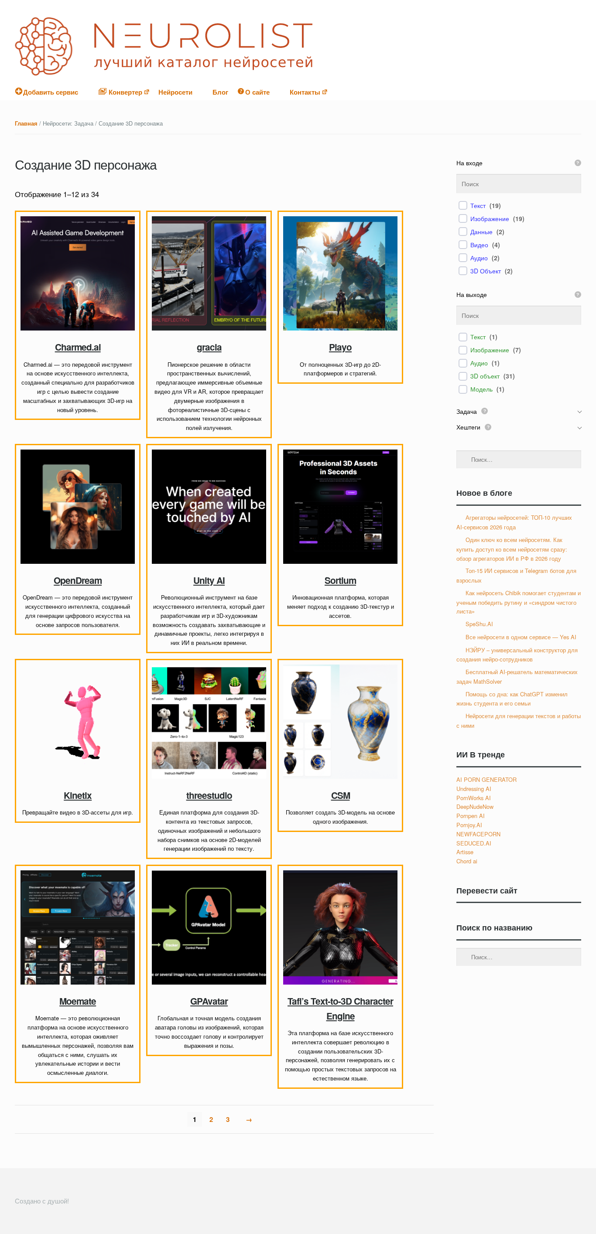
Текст (478, 205)
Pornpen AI (470, 815)
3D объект (485, 376)
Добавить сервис (50, 92)
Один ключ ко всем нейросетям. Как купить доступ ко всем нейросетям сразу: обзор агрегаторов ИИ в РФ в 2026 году (511, 548)
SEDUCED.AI (473, 843)
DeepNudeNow (474, 806)
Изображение (489, 218)
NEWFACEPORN (478, 834)
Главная (26, 123)
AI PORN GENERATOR (486, 779)
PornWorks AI (473, 798)
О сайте (257, 92)
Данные (481, 231)
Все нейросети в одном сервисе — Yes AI (521, 637)
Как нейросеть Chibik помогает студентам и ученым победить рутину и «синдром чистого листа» (518, 602)
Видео (479, 245)
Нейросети (175, 92)
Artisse (464, 852)
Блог (220, 92)
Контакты (305, 92)
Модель (481, 389)
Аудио (479, 258)
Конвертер (124, 92)
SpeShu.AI (479, 624)
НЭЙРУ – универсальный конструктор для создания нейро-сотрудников (517, 655)
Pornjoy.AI (469, 825)
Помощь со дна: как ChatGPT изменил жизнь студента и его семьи (512, 699)
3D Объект (485, 271)
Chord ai (466, 861)
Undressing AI (473, 788)
